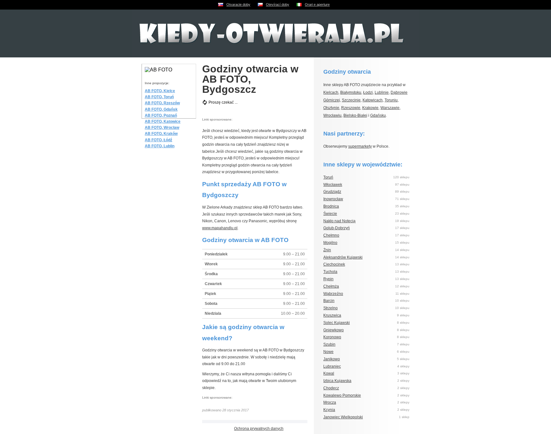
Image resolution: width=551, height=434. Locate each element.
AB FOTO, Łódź (158, 140)
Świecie (330, 213)
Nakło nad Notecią (339, 221)
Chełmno (331, 235)
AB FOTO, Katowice (162, 121)
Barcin (328, 300)
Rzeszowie (350, 108)
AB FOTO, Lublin (159, 146)
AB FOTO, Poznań (161, 115)
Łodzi (368, 92)
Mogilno (330, 242)
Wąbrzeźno (333, 293)
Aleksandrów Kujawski (343, 257)
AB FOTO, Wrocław (162, 127)
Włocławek (332, 184)
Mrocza (329, 402)
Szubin (329, 344)
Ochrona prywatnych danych (258, 428)
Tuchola (330, 271)
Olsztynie (331, 108)
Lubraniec (332, 366)
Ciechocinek (334, 264)
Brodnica (331, 206)
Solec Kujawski (336, 322)
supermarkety (360, 146)
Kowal (328, 373)
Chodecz (331, 388)
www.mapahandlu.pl (220, 228)
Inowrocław (333, 199)
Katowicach (373, 100)
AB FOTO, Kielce (160, 91)
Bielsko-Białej (355, 115)
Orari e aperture (317, 4)
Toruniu (391, 100)
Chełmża (331, 286)
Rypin (328, 279)
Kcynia (329, 410)
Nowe (328, 351)
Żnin (327, 250)
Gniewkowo (333, 330)
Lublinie (382, 92)
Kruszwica (332, 315)
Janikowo (331, 359)
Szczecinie (351, 100)
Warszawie (390, 108)
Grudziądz (332, 191)
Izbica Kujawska (337, 381)
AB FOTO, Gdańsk (161, 109)
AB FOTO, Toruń (159, 97)
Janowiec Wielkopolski (343, 417)
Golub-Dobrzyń (336, 228)
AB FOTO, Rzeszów (162, 103)
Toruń (328, 177)
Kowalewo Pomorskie (342, 395)
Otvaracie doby (238, 4)
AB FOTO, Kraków (161, 133)
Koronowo (332, 337)
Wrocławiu (332, 115)
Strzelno (330, 308)
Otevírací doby (277, 4)
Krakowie (370, 108)
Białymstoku (350, 92)
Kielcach (330, 92)
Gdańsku (378, 115)
